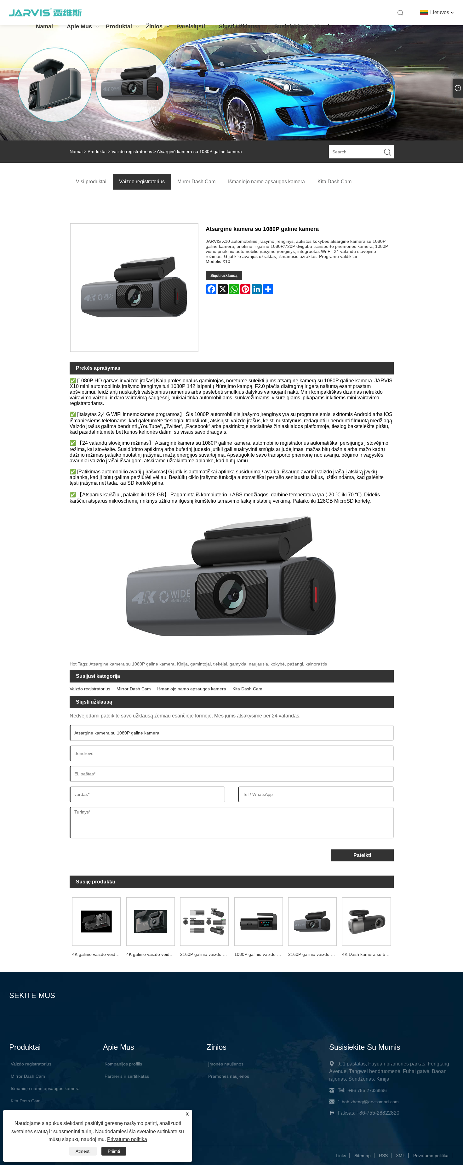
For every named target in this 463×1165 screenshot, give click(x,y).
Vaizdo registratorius (131, 151)
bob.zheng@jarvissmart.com (370, 1101)
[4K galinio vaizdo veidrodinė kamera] (96, 920)
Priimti (114, 1151)
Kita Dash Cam (247, 688)
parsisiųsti (190, 26)
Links (341, 1155)
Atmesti (83, 1151)
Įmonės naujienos (225, 1063)
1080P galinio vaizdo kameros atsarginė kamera (259, 954)
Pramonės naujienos (228, 1076)
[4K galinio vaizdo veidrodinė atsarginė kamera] (150, 920)
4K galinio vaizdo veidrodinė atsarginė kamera (151, 954)
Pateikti (362, 855)
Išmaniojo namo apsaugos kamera (191, 688)
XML (400, 1155)
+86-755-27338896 (367, 1090)
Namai (44, 26)
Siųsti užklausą (239, 26)
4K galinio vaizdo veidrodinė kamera (97, 954)
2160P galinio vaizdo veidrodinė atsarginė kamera (313, 954)
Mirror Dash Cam (134, 688)
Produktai (119, 26)
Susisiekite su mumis (303, 26)
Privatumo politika (431, 1155)
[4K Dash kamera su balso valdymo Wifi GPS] (366, 920)
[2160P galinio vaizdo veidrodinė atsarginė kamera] (312, 920)
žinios (154, 26)
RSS (383, 1155)
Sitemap (362, 1155)
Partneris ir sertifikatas (127, 1076)
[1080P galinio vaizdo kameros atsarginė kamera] (258, 920)
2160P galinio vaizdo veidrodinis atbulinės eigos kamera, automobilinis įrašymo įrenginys (205, 954)
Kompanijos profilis (123, 1063)
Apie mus (79, 26)
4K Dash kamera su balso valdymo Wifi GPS (367, 954)
